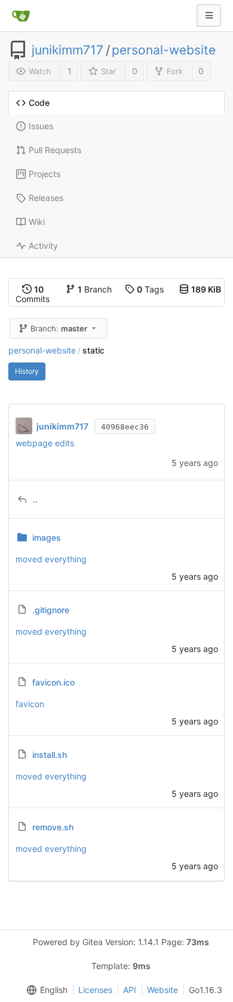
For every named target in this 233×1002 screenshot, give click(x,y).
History (27, 371)
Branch (95, 289)
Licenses (95, 990)
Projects (44, 174)
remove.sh (52, 827)
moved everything (51, 559)
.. (35, 499)
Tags (150, 289)
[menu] (45, 990)
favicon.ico (53, 682)
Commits (33, 294)
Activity (43, 245)
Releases (46, 198)
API (129, 990)
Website (162, 990)
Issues (41, 126)
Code (39, 103)
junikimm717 (67, 50)
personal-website (164, 50)
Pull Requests (55, 150)
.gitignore (50, 610)
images (46, 537)
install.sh (49, 755)
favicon (30, 704)
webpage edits (45, 443)
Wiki (37, 222)
